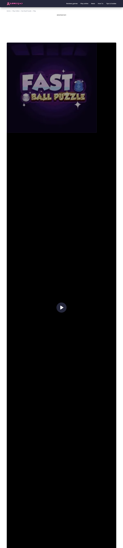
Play (34, 11)
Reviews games (72, 4)
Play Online (16, 11)
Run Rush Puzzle (26, 11)
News (93, 4)
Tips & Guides (111, 4)
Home (9, 11)
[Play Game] (61, 308)
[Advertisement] (61, 28)
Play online (84, 4)
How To (100, 4)
